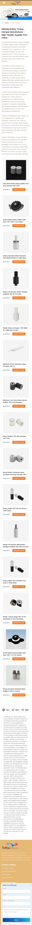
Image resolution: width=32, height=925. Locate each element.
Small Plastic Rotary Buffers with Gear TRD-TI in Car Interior (14, 654)
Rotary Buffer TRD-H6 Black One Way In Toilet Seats (14, 582)
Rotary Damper (7, 878)
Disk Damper (6, 875)
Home (7, 23)
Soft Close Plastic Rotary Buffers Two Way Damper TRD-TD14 (16, 185)
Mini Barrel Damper (8, 871)
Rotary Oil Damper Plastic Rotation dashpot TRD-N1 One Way (15, 293)
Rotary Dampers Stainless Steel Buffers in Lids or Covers (14, 690)
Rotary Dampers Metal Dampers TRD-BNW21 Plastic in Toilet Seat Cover (14, 258)
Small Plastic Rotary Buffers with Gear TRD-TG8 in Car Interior (14, 221)
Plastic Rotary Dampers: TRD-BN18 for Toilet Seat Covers (15, 329)
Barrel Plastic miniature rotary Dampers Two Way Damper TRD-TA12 (15, 474)
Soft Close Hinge (7, 868)
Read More (6, 190)
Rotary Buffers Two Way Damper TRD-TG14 (14, 437)
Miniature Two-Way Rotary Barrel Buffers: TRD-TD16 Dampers (15, 401)
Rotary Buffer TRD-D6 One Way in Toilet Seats (15, 509)
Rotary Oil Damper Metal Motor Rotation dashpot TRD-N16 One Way (16, 545)
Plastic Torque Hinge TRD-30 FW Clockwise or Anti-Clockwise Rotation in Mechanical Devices (14, 619)
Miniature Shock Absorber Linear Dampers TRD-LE (14, 365)
